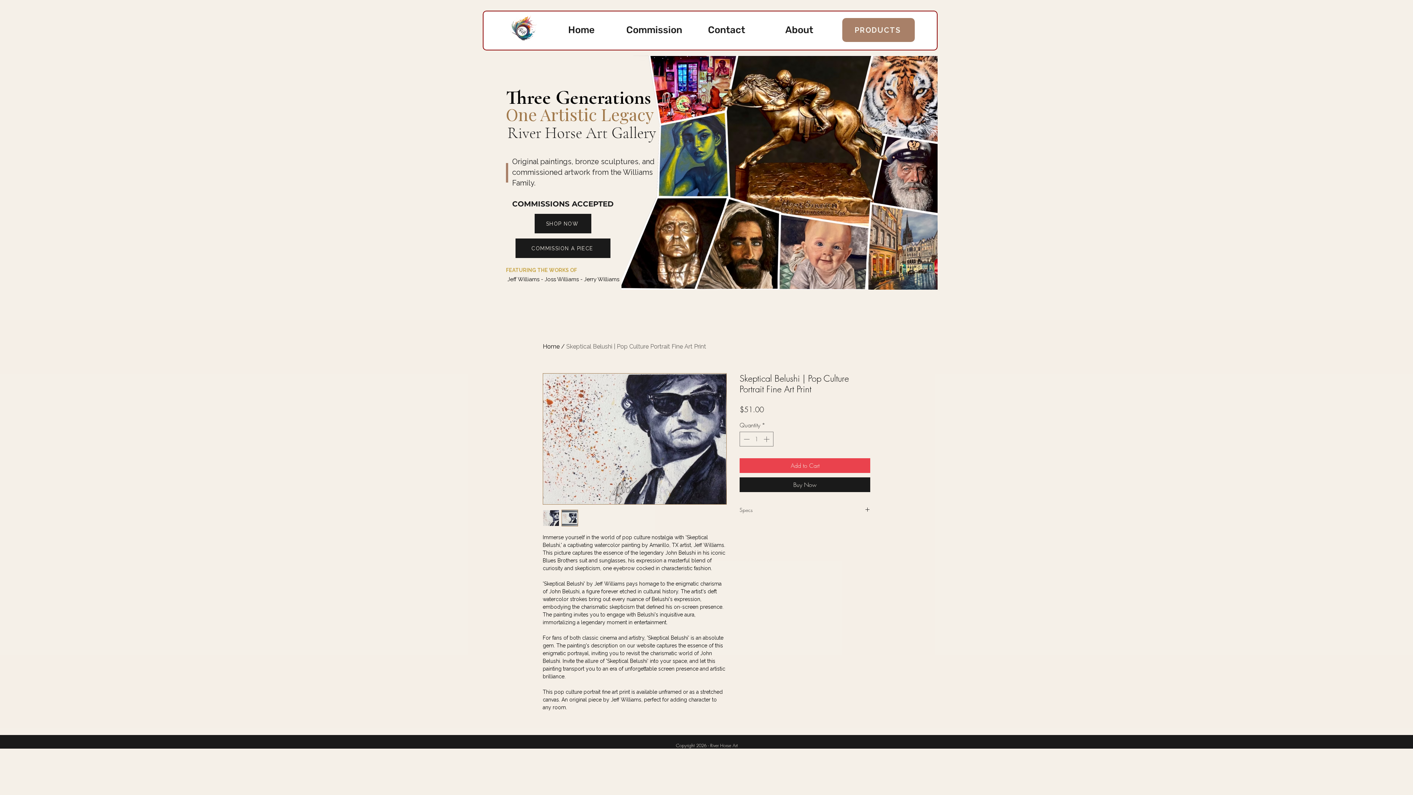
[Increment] (767, 439)
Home (551, 346)
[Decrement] (746, 439)
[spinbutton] (756, 439)
